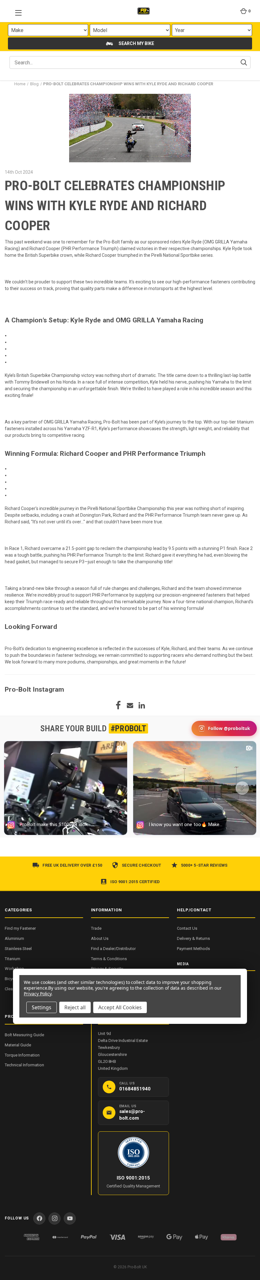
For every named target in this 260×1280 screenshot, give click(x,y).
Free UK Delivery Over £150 (72, 865)
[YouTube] (70, 1218)
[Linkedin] (142, 705)
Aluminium (14, 938)
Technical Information (24, 1065)
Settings (41, 1007)
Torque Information (22, 1055)
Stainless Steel (18, 948)
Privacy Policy (37, 994)
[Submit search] (243, 62)
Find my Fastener (20, 928)
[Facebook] (118, 705)
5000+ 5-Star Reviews (204, 865)
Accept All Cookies (120, 1007)
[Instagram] (55, 1218)
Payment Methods (193, 948)
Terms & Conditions (109, 958)
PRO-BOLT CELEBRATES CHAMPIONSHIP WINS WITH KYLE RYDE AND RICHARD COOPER (115, 205)
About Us (99, 938)
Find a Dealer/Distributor (113, 948)
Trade (96, 928)
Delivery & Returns (193, 938)
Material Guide (18, 1045)
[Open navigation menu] (16, 11)
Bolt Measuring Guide (24, 1034)
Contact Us (187, 928)
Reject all (75, 1007)
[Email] (130, 705)
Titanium (12, 958)
